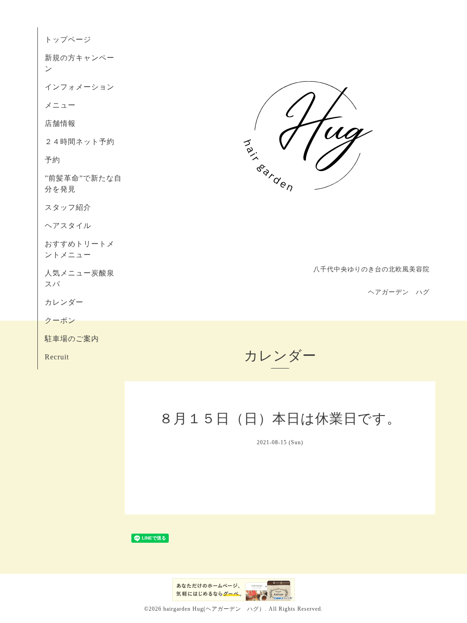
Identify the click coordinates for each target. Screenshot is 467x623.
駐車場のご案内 (72, 339)
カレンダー (64, 302)
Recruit (57, 357)
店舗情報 (60, 123)
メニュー (60, 105)
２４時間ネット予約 (79, 141)
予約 (52, 160)
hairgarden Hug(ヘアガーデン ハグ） (214, 609)
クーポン (60, 320)
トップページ (68, 39)
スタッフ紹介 (68, 207)
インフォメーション (79, 87)
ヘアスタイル (68, 225)
